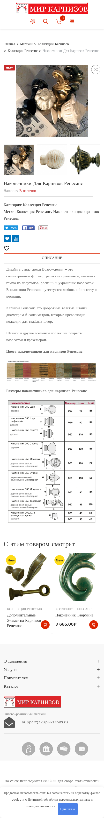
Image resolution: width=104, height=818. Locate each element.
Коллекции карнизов (53, 44)
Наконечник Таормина (74, 615)
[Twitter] (11, 227)
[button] (95, 69)
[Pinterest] (43, 227)
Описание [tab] (52, 258)
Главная (9, 44)
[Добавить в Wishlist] (7, 238)
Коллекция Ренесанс (22, 51)
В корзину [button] (93, 624)
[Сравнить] (15, 238)
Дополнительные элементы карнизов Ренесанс (24, 620)
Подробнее (45, 624)
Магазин (26, 44)
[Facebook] (28, 227)
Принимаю (67, 809)
